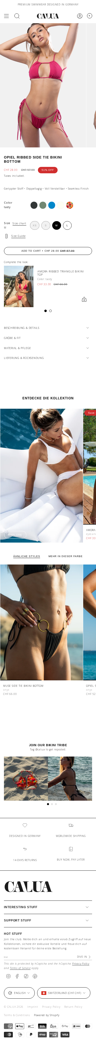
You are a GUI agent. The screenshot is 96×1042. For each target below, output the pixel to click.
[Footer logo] (28, 886)
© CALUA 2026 (13, 1006)
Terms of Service (20, 968)
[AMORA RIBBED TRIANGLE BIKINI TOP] (18, 286)
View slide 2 (50, 311)
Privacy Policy (80, 963)
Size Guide (18, 236)
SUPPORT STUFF (17, 920)
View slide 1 (45, 311)
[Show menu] (6, 16)
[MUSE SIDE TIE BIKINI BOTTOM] (41, 622)
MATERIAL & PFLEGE (17, 348)
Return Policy (73, 1006)
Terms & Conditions (17, 1015)
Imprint (32, 1006)
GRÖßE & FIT (12, 338)
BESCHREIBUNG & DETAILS (21, 328)
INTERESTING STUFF (20, 907)
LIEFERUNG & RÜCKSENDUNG (24, 358)
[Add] (84, 299)
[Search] (17, 16)
